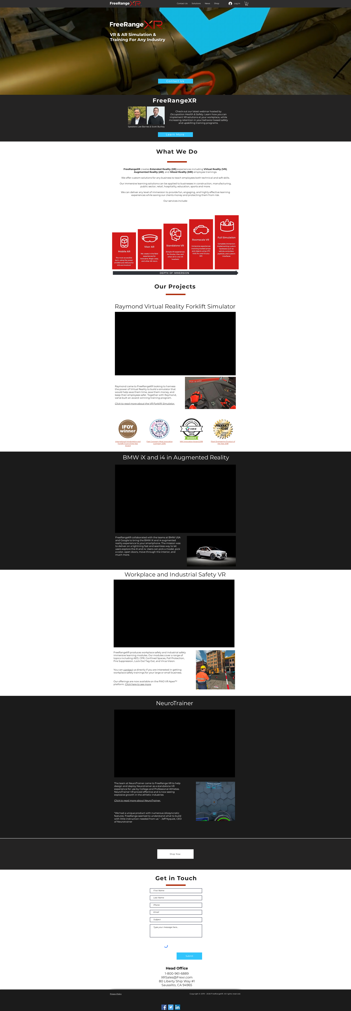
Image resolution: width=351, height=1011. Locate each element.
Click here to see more (138, 684)
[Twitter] (170, 1007)
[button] (246, 4)
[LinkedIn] (177, 1007)
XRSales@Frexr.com (177, 977)
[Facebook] (164, 1007)
